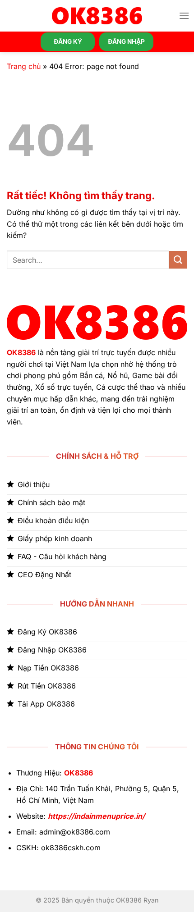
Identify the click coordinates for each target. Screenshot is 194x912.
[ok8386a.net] (97, 15)
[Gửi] (178, 260)
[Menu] (184, 16)
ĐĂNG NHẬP (126, 41)
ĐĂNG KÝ (68, 41)
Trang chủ (24, 66)
